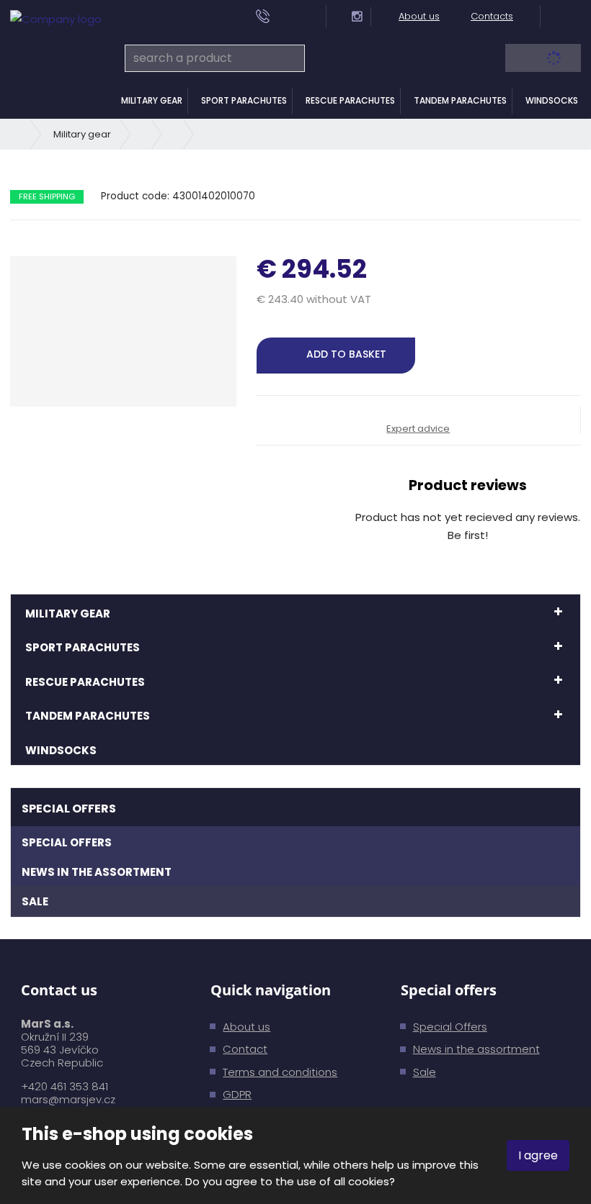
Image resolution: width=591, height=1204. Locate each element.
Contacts (492, 16)
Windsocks (551, 100)
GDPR (237, 1094)
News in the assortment (97, 871)
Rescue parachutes (350, 100)
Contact (245, 1048)
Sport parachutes (244, 100)
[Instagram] (357, 17)
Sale (35, 901)
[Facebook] (340, 16)
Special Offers (67, 842)
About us (419, 16)
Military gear (151, 100)
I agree (538, 1155)
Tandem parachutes (460, 100)
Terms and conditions (280, 1071)
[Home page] (56, 18)
